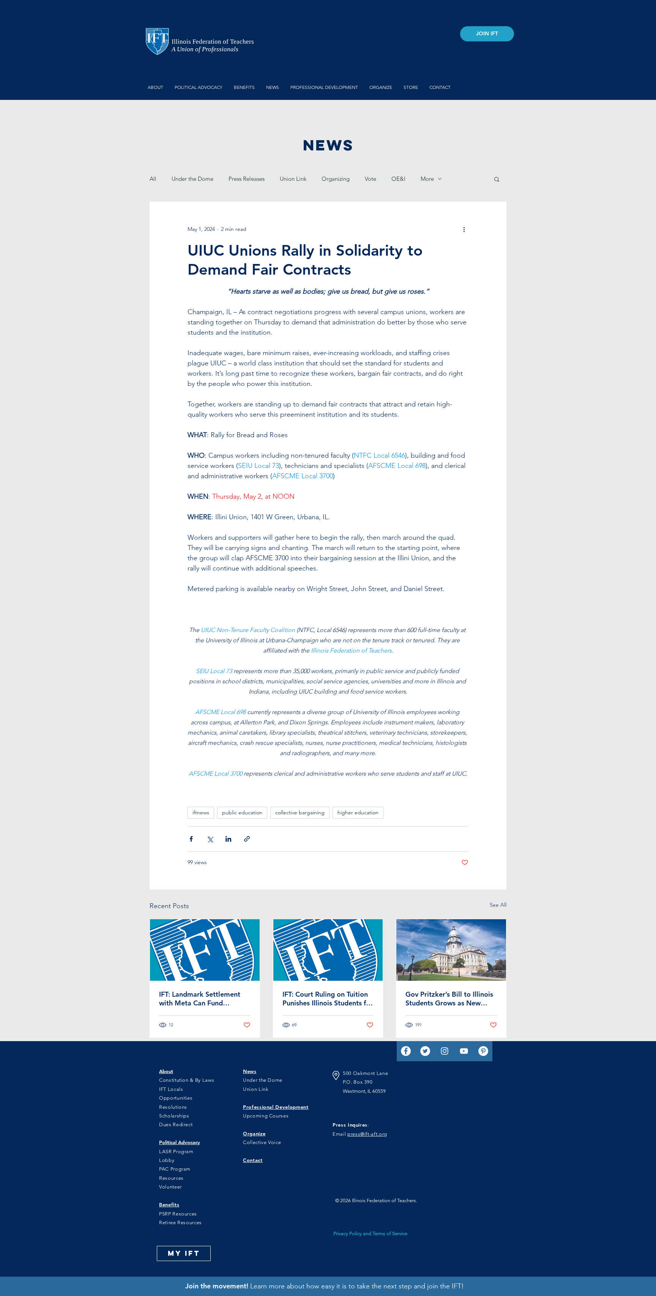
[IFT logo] (205, 950)
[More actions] (463, 229)
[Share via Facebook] (191, 838)
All (153, 178)
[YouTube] (464, 1051)
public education (242, 812)
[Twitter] (425, 1051)
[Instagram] (444, 1051)
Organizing (336, 178)
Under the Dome (192, 178)
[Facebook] (406, 1051)
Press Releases (247, 178)
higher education (357, 812)
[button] (496, 179)
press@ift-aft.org (367, 1134)
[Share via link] (247, 838)
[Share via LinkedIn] (228, 838)
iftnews (200, 812)
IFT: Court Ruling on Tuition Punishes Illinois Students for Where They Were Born (327, 998)
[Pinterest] (483, 1051)
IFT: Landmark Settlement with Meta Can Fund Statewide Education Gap (199, 998)
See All (498, 904)
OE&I (398, 178)
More (427, 178)
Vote (370, 178)
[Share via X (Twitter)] (209, 838)
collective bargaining (300, 812)
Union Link (293, 178)
